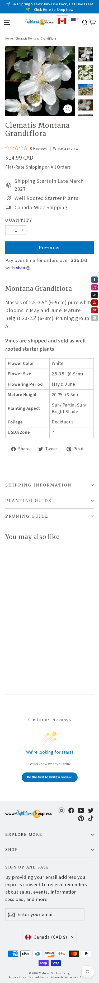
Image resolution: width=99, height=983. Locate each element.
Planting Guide (28, 500)
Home (9, 38)
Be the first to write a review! (49, 777)
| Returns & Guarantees (63, 977)
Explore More (23, 834)
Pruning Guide (27, 516)
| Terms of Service (37, 977)
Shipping (35, 167)
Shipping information (38, 485)
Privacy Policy (17, 977)
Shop (11, 849)
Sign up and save (27, 867)
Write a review (65, 148)
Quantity (19, 220)
